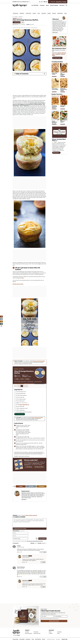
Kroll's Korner (20, 5)
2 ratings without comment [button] (31, 515)
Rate (23, 22)
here (23, 277)
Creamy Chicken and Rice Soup (54, 122)
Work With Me (38, 639)
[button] (13, 18)
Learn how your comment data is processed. (35, 541)
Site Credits (58, 639)
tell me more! (56, 152)
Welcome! (55, 19)
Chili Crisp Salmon (62, 121)
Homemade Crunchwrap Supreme (54, 106)
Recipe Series (60, 13)
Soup (58, 633)
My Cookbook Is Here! (59, 48)
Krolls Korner (16, 24)
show (44, 73)
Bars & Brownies (28, 633)
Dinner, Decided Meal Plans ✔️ (59, 139)
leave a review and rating (39, 361)
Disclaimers (28, 639)
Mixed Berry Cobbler (58, 1)
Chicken (34, 13)
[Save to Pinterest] (1, 321)
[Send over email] (1, 324)
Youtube (44, 1)
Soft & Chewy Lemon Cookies (55, 89)
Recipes (16, 16)
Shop (65, 13)
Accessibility (22, 639)
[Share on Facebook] (1, 316)
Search (66, 5)
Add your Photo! (40, 466)
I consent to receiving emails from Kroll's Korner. (50, 618)
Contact (43, 639)
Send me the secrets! (54, 621)
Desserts (54, 13)
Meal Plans (22, 13)
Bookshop (58, 54)
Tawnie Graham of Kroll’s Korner (23, 456)
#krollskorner (27, 464)
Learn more (54, 32)
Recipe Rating (16, 530)
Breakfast (20, 16)
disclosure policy (34, 27)
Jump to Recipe (17, 22)
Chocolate (36, 631)
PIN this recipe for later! (18, 284)
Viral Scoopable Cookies (62, 74)
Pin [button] (23, 379)
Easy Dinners (15, 13)
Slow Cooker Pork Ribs (63, 106)
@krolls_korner (36, 463)
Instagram (41, 1)
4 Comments (23, 24)
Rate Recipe (29, 466)
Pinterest (43, 1)
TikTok (46, 1)
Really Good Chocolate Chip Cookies (63, 89)
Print (28, 379)
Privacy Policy (15, 639)
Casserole (59, 631)
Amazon (59, 52)
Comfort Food (28, 13)
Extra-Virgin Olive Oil (24, 404)
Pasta (39, 13)
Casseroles (43, 13)
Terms (33, 639)
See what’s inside (57, 57)
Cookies (49, 13)
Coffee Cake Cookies (54, 74)
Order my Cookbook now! (21, 1)
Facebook (39, 1)
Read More (23, 499)
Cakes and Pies (37, 633)
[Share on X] (1, 319)
